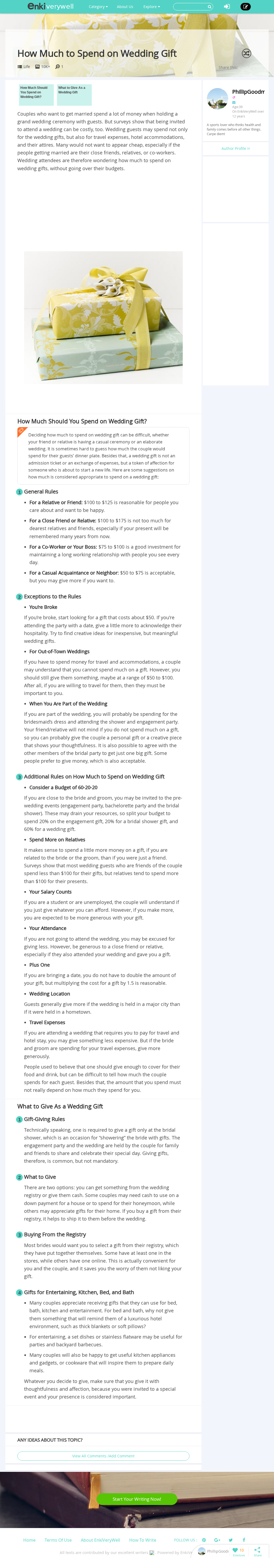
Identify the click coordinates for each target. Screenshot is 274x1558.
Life (27, 66)
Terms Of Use (58, 1540)
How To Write (142, 1540)
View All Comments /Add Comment (103, 1455)
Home (29, 1540)
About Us (125, 6)
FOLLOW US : (185, 1539)
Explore (150, 6)
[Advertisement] (103, 212)
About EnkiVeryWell (100, 1540)
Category (97, 6)
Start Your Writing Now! (137, 1499)
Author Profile (234, 148)
